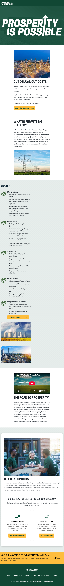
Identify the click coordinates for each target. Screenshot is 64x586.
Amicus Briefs (43, 576)
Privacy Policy (48, 581)
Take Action (58, 559)
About (9, 575)
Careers (54, 576)
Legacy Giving (31, 575)
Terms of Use (18, 575)
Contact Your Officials (25, 109)
